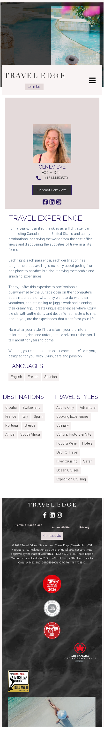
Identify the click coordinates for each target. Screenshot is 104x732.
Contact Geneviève (52, 190)
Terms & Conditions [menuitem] (28, 525)
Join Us (34, 86)
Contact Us (52, 535)
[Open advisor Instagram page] (59, 201)
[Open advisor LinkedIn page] (52, 201)
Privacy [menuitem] (84, 527)
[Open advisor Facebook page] (45, 201)
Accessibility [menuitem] (61, 527)
